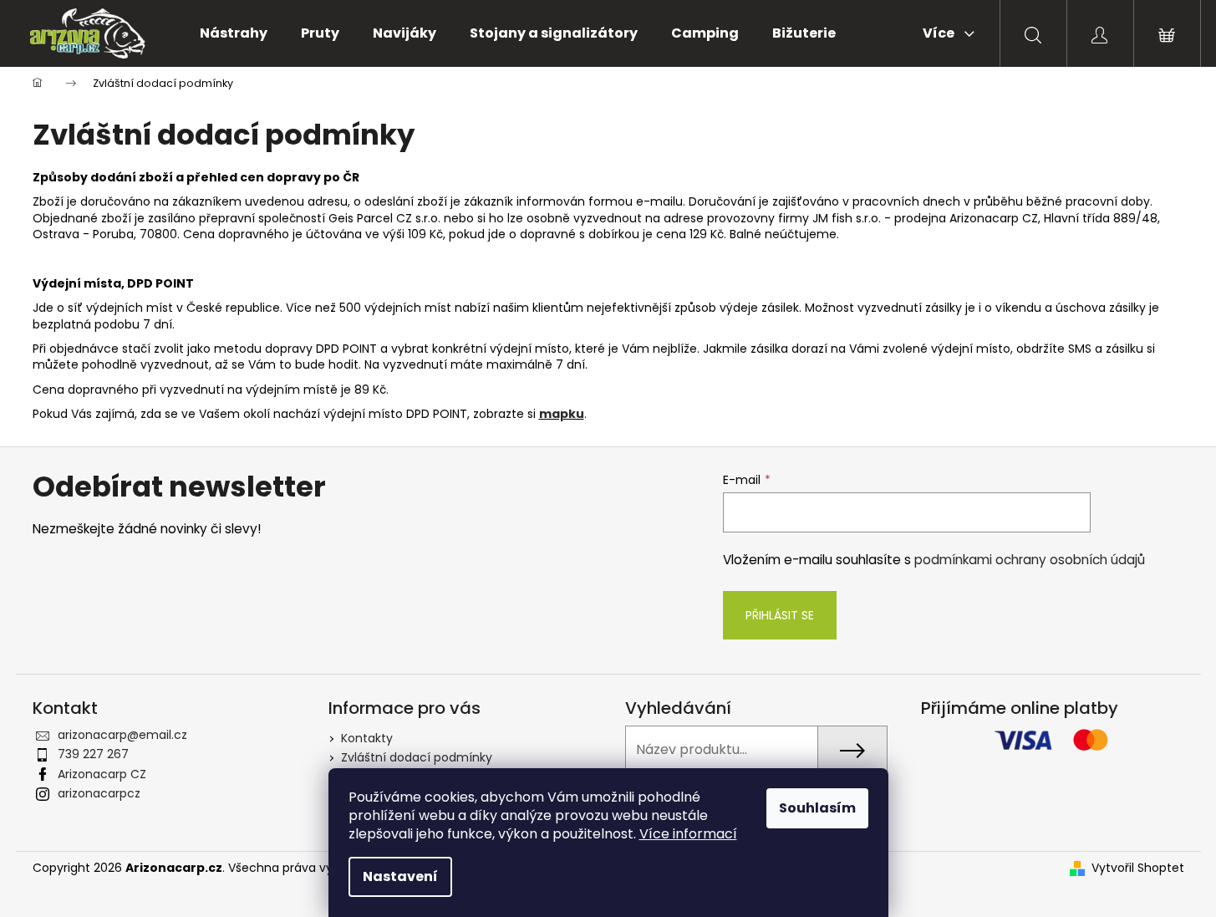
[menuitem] (233, 33)
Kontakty (367, 738)
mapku (561, 413)
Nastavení (400, 876)
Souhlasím (817, 808)
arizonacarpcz (99, 793)
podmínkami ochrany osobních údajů (1029, 559)
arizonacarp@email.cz (122, 734)
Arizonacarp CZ (102, 774)
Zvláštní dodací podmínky (416, 757)
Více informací (688, 833)
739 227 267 (93, 754)
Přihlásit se (779, 615)
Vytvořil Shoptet (1137, 868)
